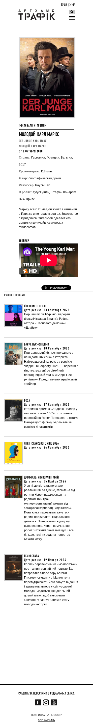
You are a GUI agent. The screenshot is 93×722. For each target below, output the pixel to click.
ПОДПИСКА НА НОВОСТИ (46, 715)
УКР (72, 4)
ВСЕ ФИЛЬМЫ (46, 720)
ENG (64, 4)
